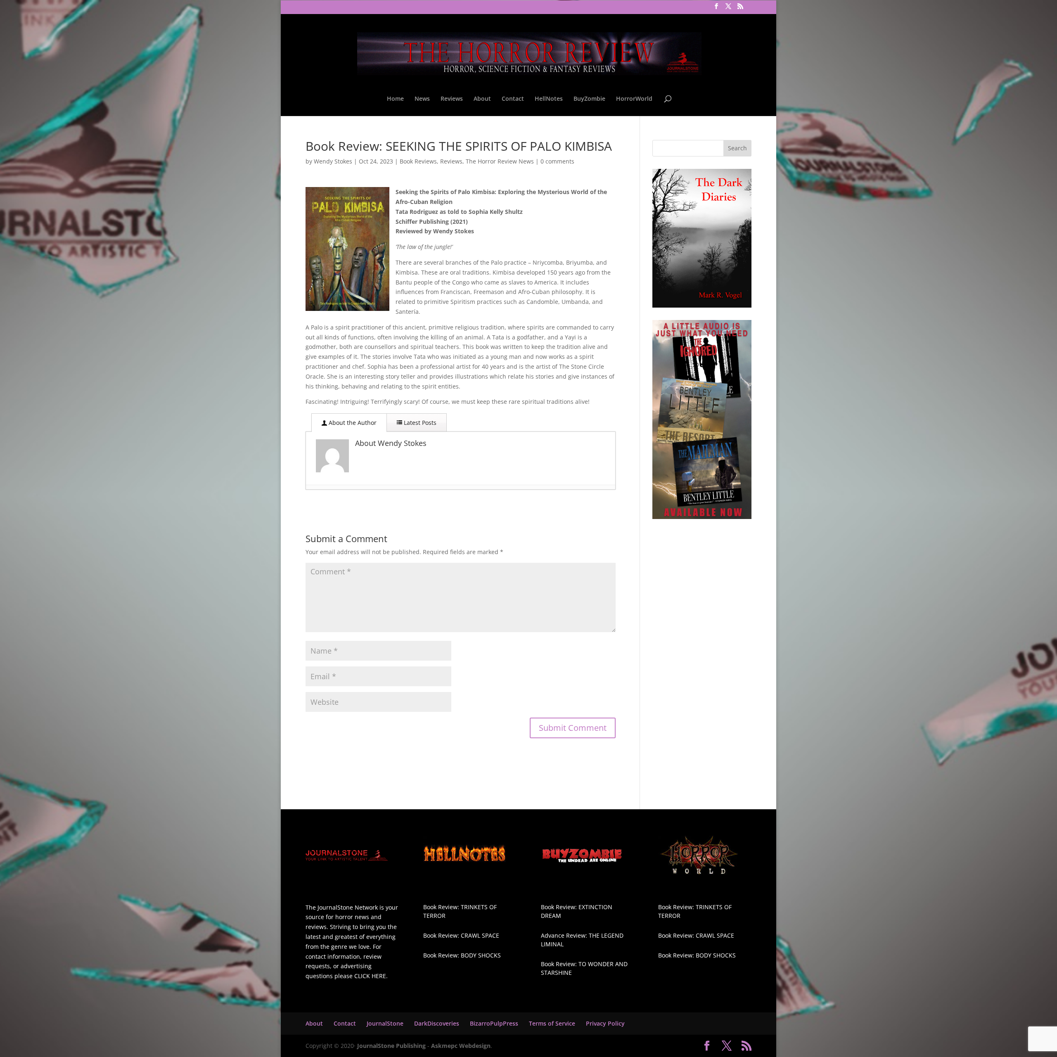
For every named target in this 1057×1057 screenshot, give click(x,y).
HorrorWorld (634, 99)
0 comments (557, 161)
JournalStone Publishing (391, 1046)
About (482, 99)
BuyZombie (589, 99)
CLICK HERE (370, 976)
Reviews (452, 99)
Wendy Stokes (333, 161)
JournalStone (385, 1023)
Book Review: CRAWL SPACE (461, 935)
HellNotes (549, 99)
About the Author (352, 423)
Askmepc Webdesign (461, 1046)
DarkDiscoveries (436, 1023)
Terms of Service (552, 1023)
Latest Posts (419, 423)
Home (395, 99)
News (422, 99)
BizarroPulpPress (494, 1023)
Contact (513, 99)
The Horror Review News (500, 161)
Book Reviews (418, 161)
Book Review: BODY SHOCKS (462, 955)
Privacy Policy (605, 1023)
